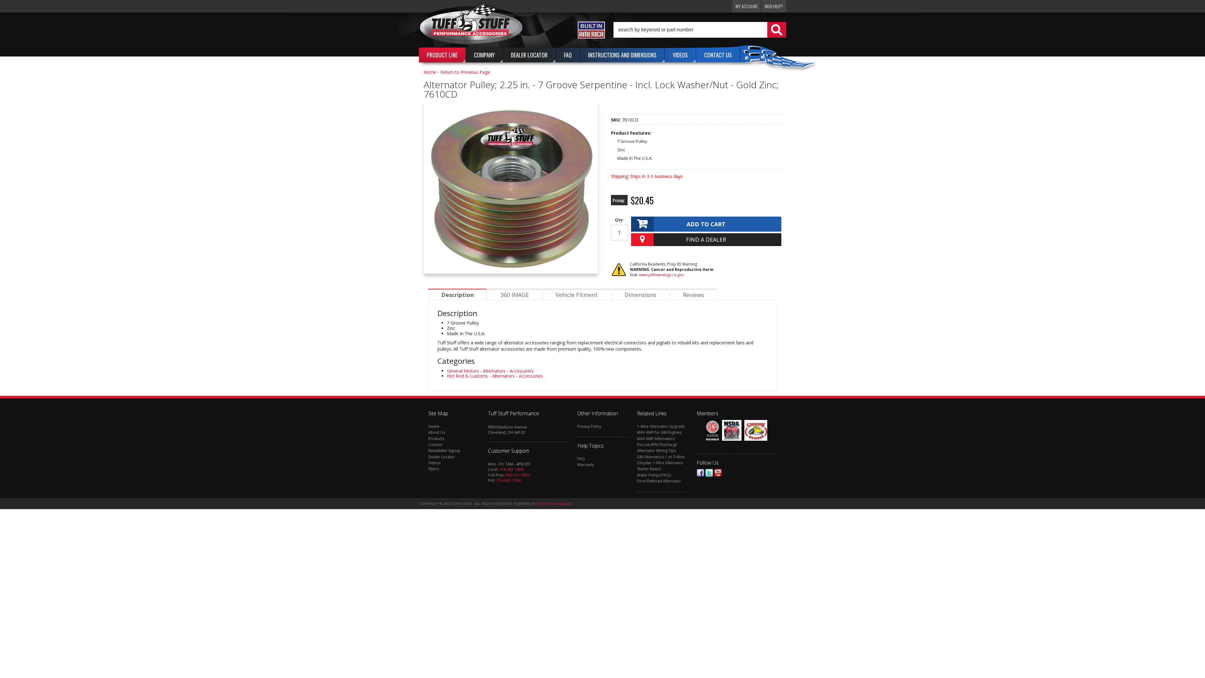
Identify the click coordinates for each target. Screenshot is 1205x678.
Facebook (700, 473)
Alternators (494, 371)
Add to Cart (706, 224)
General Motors (463, 371)
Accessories (522, 371)
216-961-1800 (511, 469)
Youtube (718, 473)
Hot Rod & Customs (467, 376)
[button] (699, 30)
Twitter (709, 473)
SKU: (616, 120)
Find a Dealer (706, 239)
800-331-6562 (518, 475)
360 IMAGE (515, 295)
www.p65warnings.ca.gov (661, 274)
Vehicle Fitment (576, 295)
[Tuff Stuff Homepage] (471, 26)
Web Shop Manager (554, 503)
